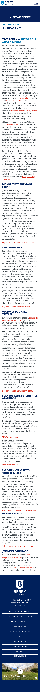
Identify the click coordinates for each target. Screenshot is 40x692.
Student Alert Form (20, 631)
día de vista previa (14, 101)
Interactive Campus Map (20, 617)
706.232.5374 (20, 605)
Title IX (20, 636)
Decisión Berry (17, 111)
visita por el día (23, 98)
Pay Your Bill (20, 626)
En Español (10, 28)
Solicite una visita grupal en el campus (19, 511)
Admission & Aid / (14, 25)
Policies (20, 651)
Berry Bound (31, 111)
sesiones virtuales (10, 125)
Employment (20, 656)
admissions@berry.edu (23, 568)
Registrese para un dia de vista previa (18, 243)
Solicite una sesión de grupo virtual (17, 546)
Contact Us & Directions (20, 612)
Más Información (10, 437)
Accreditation (20, 646)
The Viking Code (20, 641)
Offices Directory (20, 621)
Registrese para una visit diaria (16, 307)
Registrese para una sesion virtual (17, 391)
